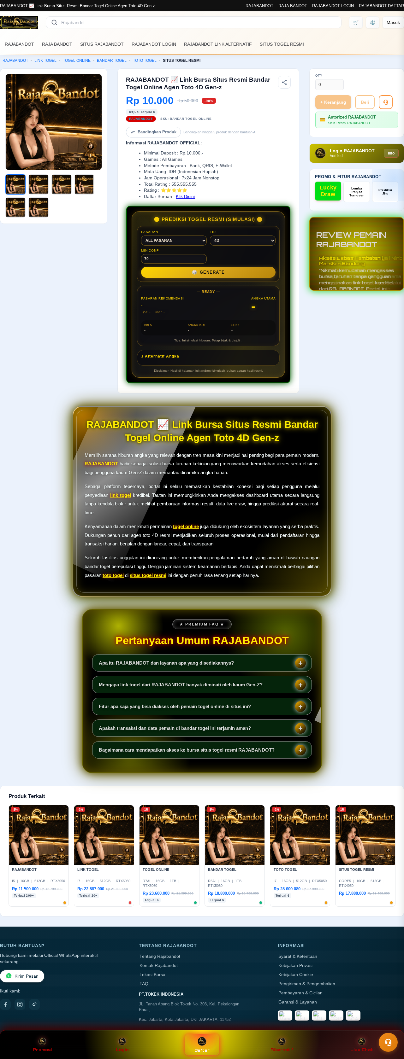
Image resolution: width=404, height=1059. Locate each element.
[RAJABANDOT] (19, 22)
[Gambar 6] (38, 207)
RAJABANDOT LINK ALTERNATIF (218, 44)
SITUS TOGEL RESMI (282, 44)
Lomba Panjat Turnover (356, 192)
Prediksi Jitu (385, 191)
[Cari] (54, 22)
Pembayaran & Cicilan (300, 993)
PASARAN (149, 232)
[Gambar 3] (61, 184)
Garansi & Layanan (297, 1002)
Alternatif (282, 1049)
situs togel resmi (148, 575)
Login (122, 1049)
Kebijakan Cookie (295, 974)
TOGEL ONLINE (77, 60)
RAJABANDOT (259, 5)
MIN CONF (149, 250)
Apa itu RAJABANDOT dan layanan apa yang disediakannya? (166, 663)
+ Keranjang (333, 102)
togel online (186, 526)
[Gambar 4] (84, 184)
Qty (319, 75)
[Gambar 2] (38, 184)
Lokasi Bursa (152, 974)
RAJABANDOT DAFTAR (381, 5)
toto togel (113, 575)
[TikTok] (34, 1004)
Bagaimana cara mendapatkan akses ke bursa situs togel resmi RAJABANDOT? (187, 750)
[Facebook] (5, 1004)
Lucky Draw (328, 190)
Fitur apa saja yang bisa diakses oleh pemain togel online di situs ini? (175, 706)
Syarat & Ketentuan (297, 956)
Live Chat (361, 1049)
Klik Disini (185, 196)
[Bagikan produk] (284, 82)
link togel (120, 495)
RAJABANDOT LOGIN (333, 5)
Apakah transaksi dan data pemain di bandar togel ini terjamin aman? (175, 728)
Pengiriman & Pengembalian (306, 983)
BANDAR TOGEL (112, 60)
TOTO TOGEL (145, 60)
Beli (365, 102)
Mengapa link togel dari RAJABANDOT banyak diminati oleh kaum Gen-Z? (181, 684)
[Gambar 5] (15, 207)
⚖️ (372, 22)
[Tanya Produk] (386, 102)
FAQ (144, 983)
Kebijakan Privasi (295, 965)
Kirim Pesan (27, 976)
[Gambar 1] (15, 184)
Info (391, 153)
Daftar (202, 1050)
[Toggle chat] (388, 1042)
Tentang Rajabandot (160, 956)
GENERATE (208, 272)
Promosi (42, 1049)
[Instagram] (20, 1004)
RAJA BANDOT (292, 5)
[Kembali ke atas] (390, 1027)
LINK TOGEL (45, 60)
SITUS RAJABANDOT (102, 44)
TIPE (214, 232)
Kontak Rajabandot (159, 965)
